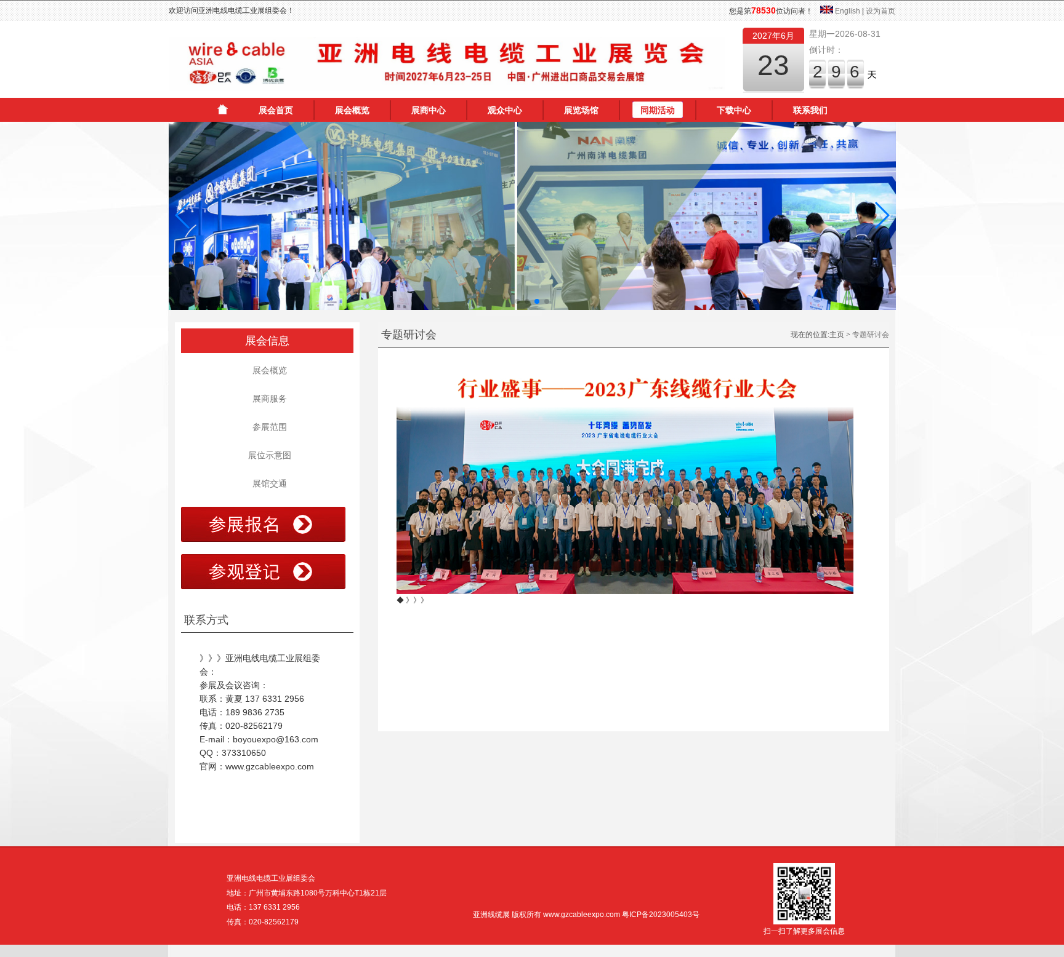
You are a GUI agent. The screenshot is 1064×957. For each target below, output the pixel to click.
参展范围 (267, 427)
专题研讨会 (870, 334)
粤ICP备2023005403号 (660, 914)
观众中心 (505, 110)
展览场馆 (581, 110)
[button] (183, 215)
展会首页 (276, 110)
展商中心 (428, 110)
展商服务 (267, 398)
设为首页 (880, 11)
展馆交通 (267, 483)
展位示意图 (267, 455)
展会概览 (352, 110)
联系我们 (810, 110)
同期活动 (657, 110)
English (847, 11)
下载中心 (734, 110)
